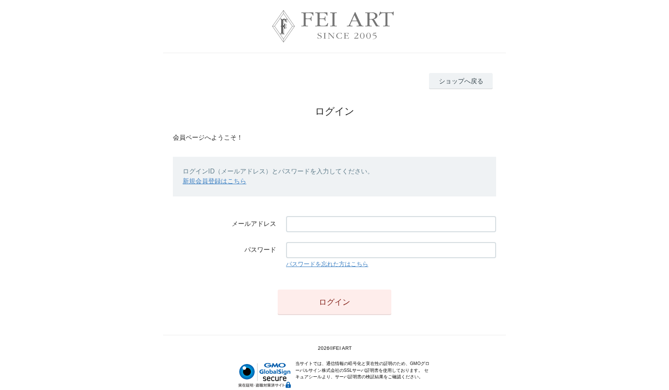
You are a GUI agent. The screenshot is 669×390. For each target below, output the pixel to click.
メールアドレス (254, 223)
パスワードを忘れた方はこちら (327, 264)
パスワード (260, 249)
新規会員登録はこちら (214, 181)
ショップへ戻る (461, 81)
